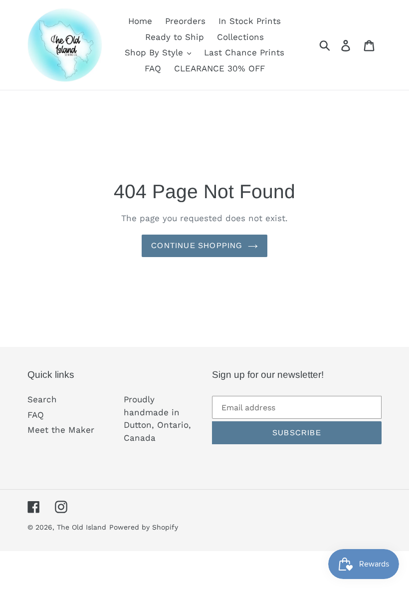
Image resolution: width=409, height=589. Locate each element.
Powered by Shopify (143, 527)
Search (42, 399)
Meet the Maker (60, 430)
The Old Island (81, 527)
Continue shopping (196, 245)
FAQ (35, 415)
